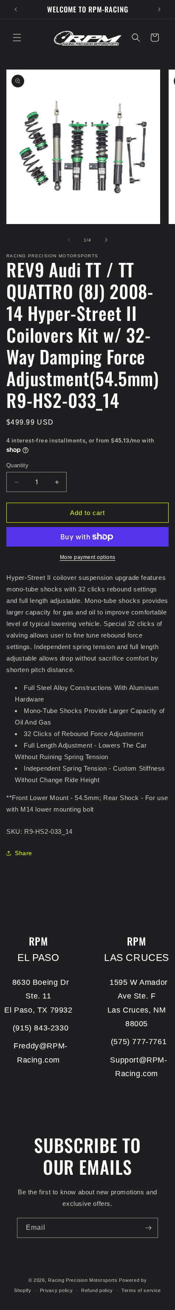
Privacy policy (56, 1290)
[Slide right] (106, 239)
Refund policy (97, 1290)
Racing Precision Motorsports (83, 1280)
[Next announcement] (159, 9)
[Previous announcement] (15, 9)
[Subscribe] (148, 1228)
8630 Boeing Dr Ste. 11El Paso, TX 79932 (38, 996)
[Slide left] (68, 239)
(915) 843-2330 (40, 1028)
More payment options (88, 557)
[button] (17, 37)
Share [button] (23, 853)
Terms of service (141, 1290)
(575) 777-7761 (139, 1041)
